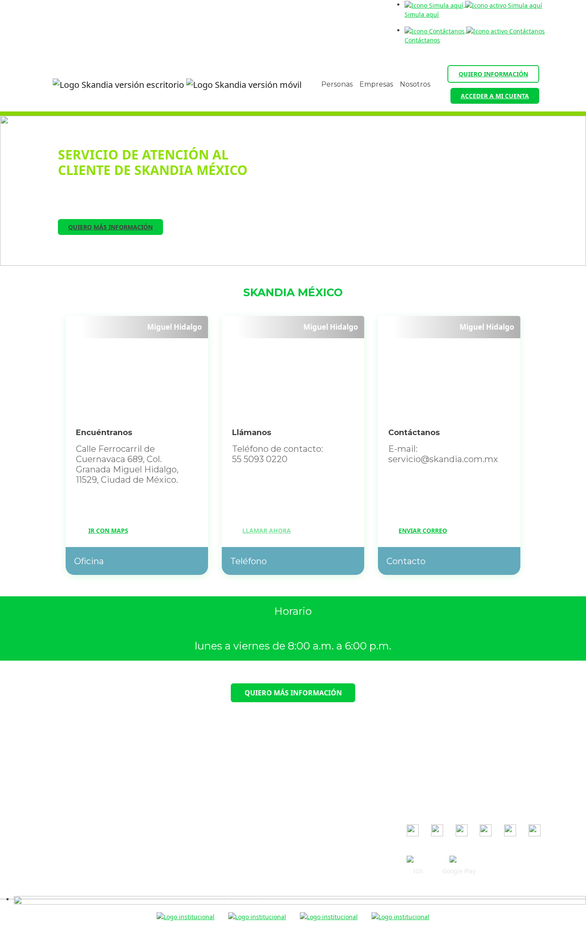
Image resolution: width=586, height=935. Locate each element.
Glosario (218, 864)
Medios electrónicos (235, 802)
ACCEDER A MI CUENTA (495, 96)
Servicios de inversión (238, 839)
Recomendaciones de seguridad (253, 765)
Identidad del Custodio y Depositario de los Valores (280, 876)
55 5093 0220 (89, 780)
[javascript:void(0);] (300, 899)
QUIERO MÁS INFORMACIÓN (110, 227)
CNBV (415, 779)
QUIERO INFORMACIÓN (493, 74)
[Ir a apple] (418, 860)
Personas (337, 84)
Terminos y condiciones (240, 777)
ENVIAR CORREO (423, 530)
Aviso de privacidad (235, 789)
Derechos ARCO (229, 827)
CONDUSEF (422, 766)
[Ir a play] (459, 860)
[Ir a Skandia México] (170, 85)
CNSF (414, 791)
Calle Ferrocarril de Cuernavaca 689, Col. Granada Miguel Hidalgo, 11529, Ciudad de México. (75, 802)
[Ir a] (413, 830)
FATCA (215, 852)
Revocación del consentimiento (251, 814)
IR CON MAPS (108, 530)
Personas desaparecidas (242, 889)
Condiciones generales (239, 752)
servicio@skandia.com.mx (100, 768)
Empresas (376, 84)
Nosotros (415, 84)
